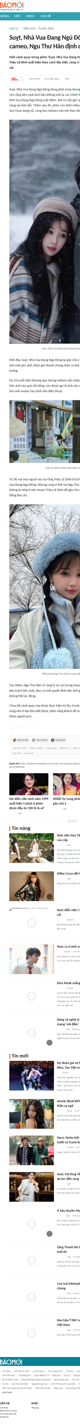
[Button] (20, 78)
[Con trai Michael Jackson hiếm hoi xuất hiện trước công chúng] (31, 1296)
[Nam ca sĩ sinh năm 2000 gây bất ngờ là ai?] (31, 959)
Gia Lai (67, 1375)
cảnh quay (52, 748)
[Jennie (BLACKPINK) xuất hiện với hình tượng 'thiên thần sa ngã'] (31, 1114)
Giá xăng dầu (25, 1375)
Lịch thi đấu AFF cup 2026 (63, 1384)
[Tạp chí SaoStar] (61, 879)
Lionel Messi (38, 1371)
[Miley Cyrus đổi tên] (31, 886)
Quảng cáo (4, 1417)
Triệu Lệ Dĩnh (41, 740)
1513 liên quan (51, 79)
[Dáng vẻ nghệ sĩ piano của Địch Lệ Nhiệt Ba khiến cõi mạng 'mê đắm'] (31, 1032)
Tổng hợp (35, 1408)
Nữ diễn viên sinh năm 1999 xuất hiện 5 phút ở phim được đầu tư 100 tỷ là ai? (28, 803)
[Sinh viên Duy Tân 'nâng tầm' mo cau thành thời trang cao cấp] (31, 848)
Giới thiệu (4, 1408)
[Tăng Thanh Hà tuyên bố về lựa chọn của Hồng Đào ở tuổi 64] (31, 1260)
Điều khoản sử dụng (8, 1411)
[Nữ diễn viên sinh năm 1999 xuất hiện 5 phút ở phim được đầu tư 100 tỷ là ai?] (28, 784)
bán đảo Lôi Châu (20, 1384)
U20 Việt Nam (8, 1375)
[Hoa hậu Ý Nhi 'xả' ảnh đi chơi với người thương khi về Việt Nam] (31, 1333)
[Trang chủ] (11, 6)
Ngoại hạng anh (61, 1380)
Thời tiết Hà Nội (42, 1388)
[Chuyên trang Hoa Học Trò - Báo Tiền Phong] (15, 79)
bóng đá (56, 1375)
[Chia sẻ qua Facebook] (12, 726)
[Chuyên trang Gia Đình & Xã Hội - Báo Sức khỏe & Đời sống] (56, 809)
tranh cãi (28, 753)
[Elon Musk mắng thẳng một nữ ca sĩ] (31, 996)
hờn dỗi (17, 753)
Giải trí (13, 28)
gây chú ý (64, 748)
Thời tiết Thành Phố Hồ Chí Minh (17, 1388)
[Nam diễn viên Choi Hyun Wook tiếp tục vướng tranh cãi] (31, 923)
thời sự (69, 1371)
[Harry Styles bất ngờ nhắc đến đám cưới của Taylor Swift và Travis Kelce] (31, 1150)
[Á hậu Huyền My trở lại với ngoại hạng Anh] (31, 1223)
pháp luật (58, 1388)
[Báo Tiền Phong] (60, 845)
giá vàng (6, 1371)
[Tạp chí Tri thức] (59, 952)
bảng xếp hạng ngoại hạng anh (35, 1380)
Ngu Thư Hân (22, 740)
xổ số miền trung (10, 1380)
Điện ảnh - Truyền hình (38, 28)
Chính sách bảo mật (8, 1414)
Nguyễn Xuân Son (39, 1384)
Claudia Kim (60, 740)
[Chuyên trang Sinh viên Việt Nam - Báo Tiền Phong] (60, 1029)
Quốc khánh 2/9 (41, 1375)
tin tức (5, 1384)
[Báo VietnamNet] (12, 813)
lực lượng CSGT (55, 1371)
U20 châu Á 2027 (21, 1371)
